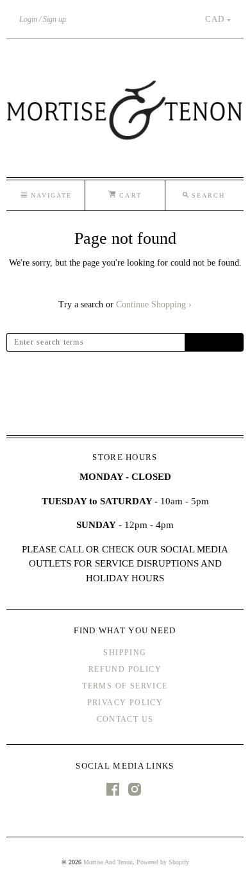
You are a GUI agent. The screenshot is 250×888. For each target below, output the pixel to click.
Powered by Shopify (163, 862)
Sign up (54, 19)
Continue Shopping (154, 304)
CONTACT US (125, 719)
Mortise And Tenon (108, 862)
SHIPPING (124, 652)
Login (28, 19)
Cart (128, 195)
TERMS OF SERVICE (124, 685)
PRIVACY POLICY (125, 702)
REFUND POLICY (125, 669)
